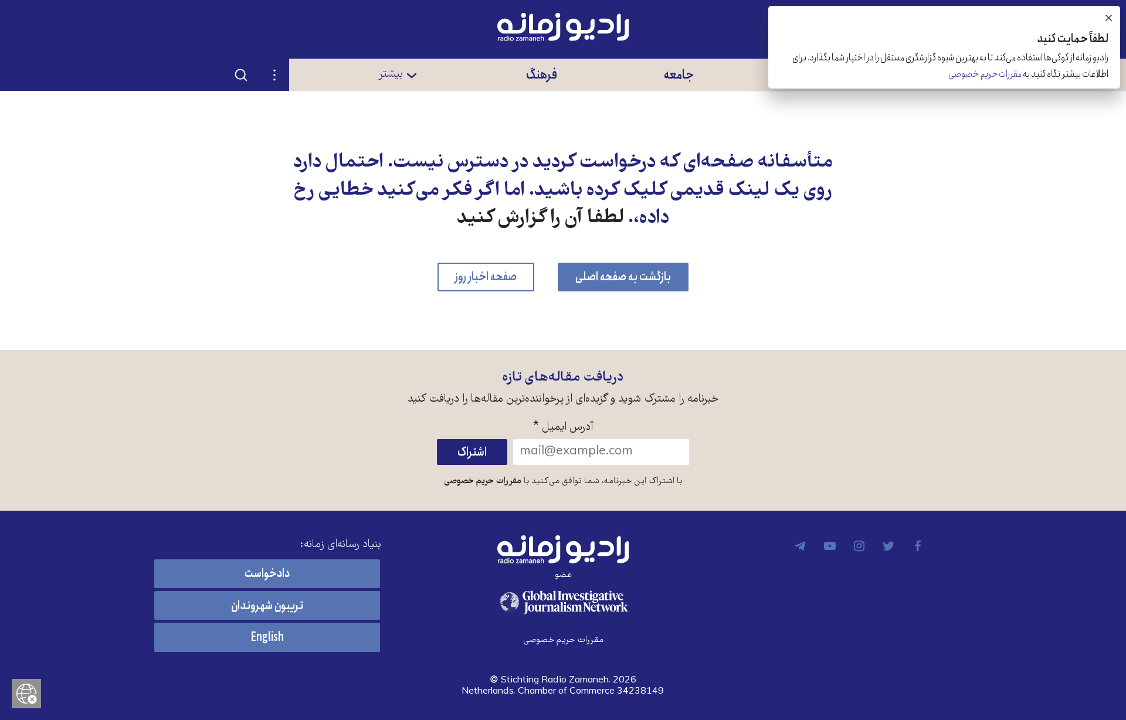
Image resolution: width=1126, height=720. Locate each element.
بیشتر (390, 74)
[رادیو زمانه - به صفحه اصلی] (563, 549)
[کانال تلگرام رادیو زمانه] (800, 546)
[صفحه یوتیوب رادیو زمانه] (830, 546)
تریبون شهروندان (267, 606)
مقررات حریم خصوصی (482, 481)
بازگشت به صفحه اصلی (623, 277)
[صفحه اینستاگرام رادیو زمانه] (859, 546)
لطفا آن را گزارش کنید (540, 219)
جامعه (679, 75)
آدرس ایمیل (563, 428)
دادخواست (267, 573)
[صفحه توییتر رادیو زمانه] (888, 546)
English (267, 637)
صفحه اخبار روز (486, 277)
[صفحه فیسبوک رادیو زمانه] (918, 546)
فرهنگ (541, 75)
